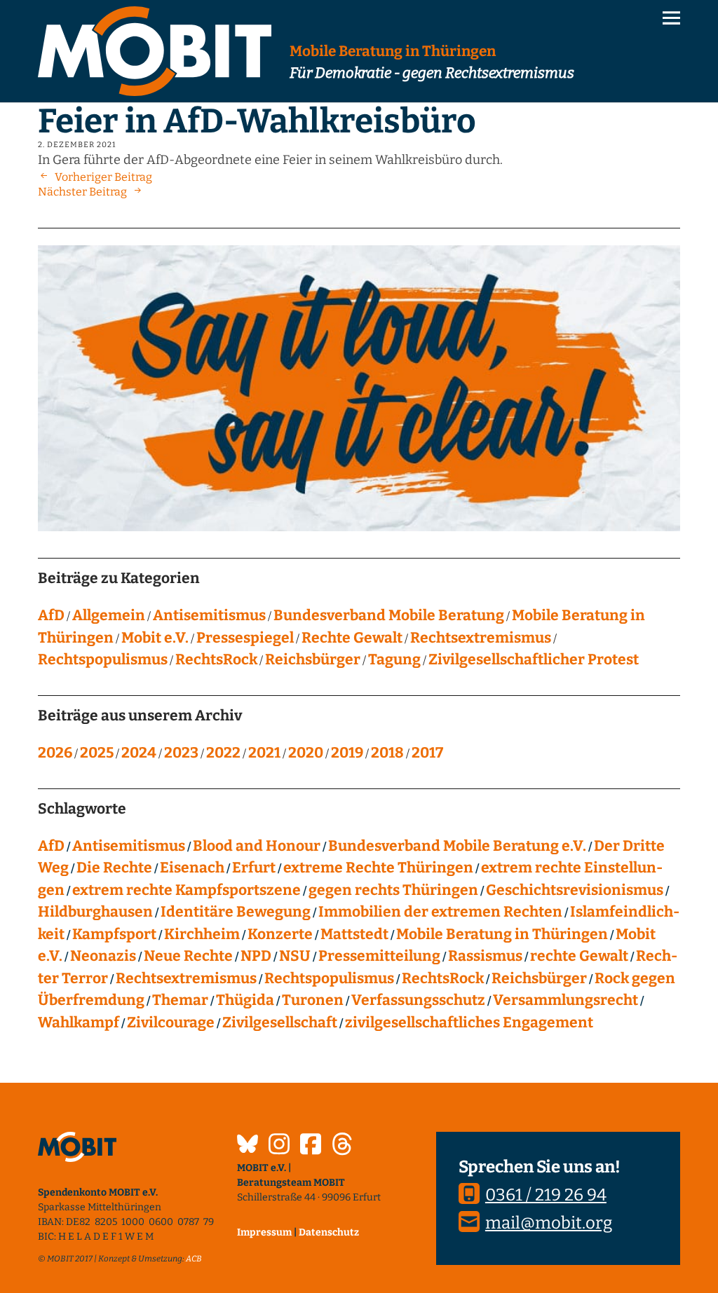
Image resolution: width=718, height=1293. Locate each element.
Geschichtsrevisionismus (574, 890)
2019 (347, 753)
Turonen (313, 1000)
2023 (181, 753)
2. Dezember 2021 (77, 144)
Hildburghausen (95, 912)
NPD (256, 956)
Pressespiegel (245, 638)
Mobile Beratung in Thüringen (502, 934)
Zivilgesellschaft (279, 1022)
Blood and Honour (256, 846)
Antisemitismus (209, 615)
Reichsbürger (312, 659)
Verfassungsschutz (418, 1000)
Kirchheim (202, 934)
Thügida (245, 1000)
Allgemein (108, 615)
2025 (97, 753)
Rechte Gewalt (352, 638)
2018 (387, 753)
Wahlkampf (78, 1022)
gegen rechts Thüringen (393, 890)
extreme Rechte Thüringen (378, 867)
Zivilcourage (171, 1022)
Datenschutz (329, 1232)
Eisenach (192, 867)
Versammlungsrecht (565, 1000)
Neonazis (103, 956)
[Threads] (342, 1146)
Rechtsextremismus (480, 638)
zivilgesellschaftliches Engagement (469, 1022)
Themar (180, 1000)
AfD (51, 615)
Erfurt (254, 867)
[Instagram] (279, 1146)
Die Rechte (114, 867)
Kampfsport (114, 934)
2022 (223, 753)
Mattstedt (354, 934)
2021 (264, 753)
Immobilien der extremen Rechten (440, 912)
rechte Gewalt (579, 956)
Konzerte (280, 934)
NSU (295, 956)
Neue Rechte (188, 956)
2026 (55, 753)
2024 (138, 753)
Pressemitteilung (379, 956)
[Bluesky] (247, 1145)
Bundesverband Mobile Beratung (388, 615)
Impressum (264, 1232)
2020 (305, 753)
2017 (427, 753)
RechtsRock (216, 659)
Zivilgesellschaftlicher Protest (533, 659)
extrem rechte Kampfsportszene (186, 890)
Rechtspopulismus (103, 659)
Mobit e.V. (155, 638)
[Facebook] (310, 1146)
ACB (194, 1259)
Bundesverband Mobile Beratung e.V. (457, 846)
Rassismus (485, 956)
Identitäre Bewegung (236, 912)
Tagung (394, 659)
